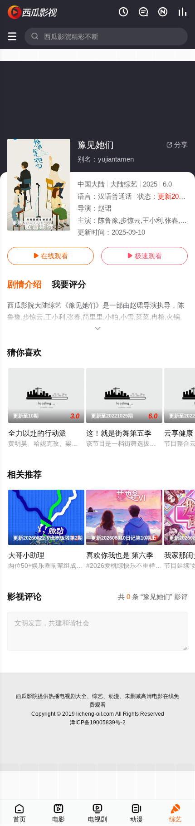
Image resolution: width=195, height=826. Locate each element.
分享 (177, 144)
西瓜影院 (27, 696)
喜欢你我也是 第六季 (119, 555)
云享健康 (178, 433)
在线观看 (50, 256)
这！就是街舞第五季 (118, 433)
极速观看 (144, 256)
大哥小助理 (26, 555)
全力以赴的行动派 (37, 433)
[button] (29, 285)
